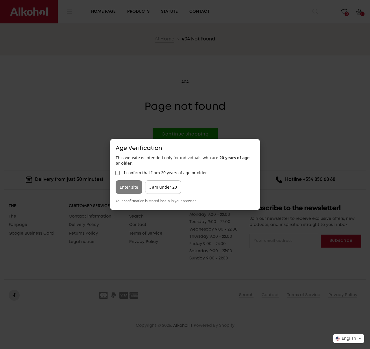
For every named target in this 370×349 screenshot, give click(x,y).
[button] (348, 338)
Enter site (129, 187)
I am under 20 (163, 187)
